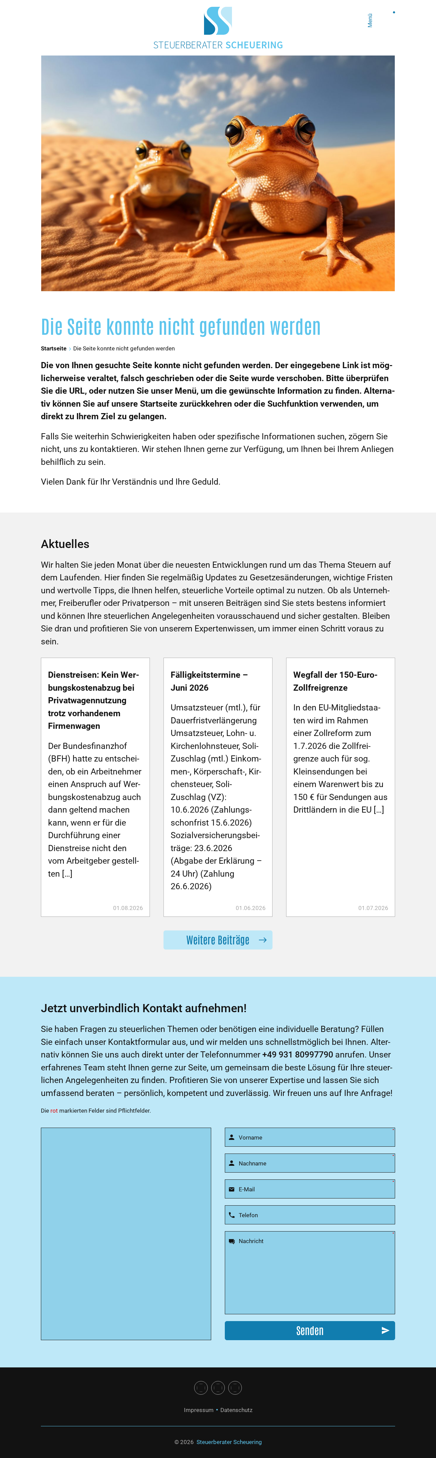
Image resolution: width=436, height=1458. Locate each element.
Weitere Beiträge (217, 939)
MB (235, 1388)
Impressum (199, 1410)
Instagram (218, 1388)
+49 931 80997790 (297, 1055)
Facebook (201, 1388)
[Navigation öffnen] (385, 20)
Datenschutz (236, 1410)
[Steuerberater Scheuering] (218, 21)
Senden (310, 1329)
